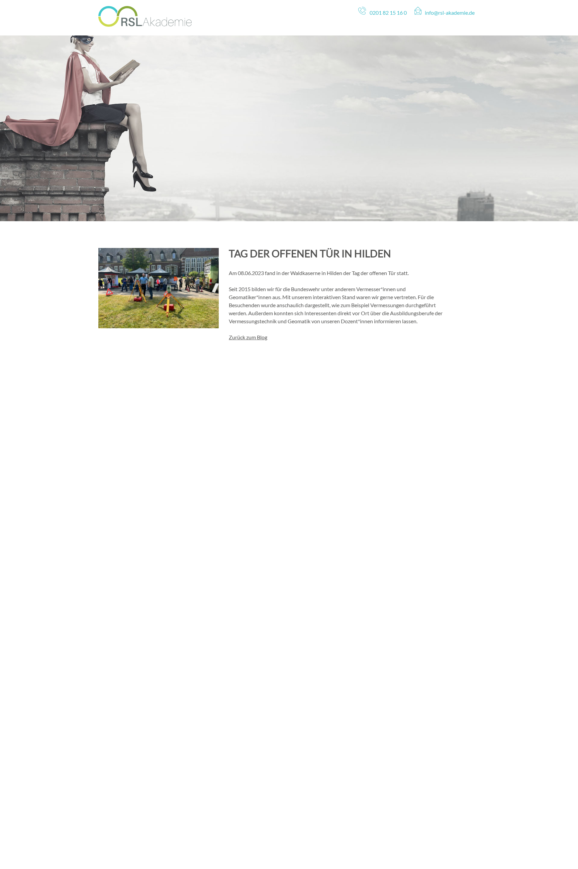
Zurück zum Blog (248, 337)
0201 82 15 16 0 (388, 12)
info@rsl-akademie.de (450, 12)
